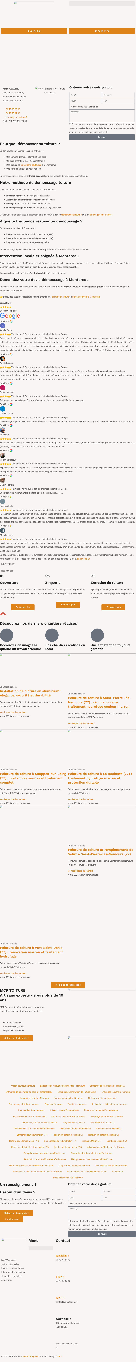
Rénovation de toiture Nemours (68, 1098)
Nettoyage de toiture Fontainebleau (107, 1116)
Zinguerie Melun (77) (91, 1141)
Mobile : (62, 1256)
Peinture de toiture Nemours (31, 1110)
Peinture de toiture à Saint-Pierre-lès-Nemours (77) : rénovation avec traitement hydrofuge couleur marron (99, 702)
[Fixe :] (59, 1270)
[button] (102, 3)
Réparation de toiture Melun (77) (68, 1135)
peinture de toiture (60, 297)
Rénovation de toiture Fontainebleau (68, 1116)
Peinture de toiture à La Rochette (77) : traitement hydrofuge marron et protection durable (100, 778)
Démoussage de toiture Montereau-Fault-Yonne (31, 1165)
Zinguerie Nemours (53, 1104)
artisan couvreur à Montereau (86, 297)
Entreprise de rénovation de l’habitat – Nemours (62, 1086)
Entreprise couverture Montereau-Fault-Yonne (44, 1153)
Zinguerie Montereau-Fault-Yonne (74, 1165)
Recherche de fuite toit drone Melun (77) (30, 1147)
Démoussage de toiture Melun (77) (60, 1141)
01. (2, 576)
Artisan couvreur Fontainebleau (64, 1110)
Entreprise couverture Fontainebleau (101, 1110)
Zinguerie (52, 583)
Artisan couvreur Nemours (23, 1086)
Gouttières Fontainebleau (102, 1122)
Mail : (60, 1298)
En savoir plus (83, 559)
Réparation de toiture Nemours (34, 1098)
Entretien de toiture (107, 583)
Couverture (9, 583)
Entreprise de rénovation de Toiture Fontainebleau (29, 1092)
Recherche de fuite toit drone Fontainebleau (34, 1128)
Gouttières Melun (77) (117, 1141)
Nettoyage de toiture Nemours (102, 1098)
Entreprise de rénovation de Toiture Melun (77, 1092)
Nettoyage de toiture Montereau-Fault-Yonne (91, 1159)
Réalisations (117, 1171)
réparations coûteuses (31, 165)
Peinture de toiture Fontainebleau (75, 1128)
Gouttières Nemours (77, 1104)
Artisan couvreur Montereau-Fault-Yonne (106, 1147)
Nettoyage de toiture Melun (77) (24, 1141)
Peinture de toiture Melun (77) (68, 1147)
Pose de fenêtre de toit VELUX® (68, 1177)
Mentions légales (30, 1356)
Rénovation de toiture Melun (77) (103, 1135)
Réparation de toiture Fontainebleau (29, 1116)
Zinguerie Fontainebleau (74, 1122)
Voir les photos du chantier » (13, 712)
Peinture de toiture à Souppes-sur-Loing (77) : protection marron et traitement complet (33, 778)
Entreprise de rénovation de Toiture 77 (107, 1086)
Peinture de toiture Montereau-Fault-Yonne (86, 1171)
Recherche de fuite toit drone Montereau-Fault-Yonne (37, 1171)
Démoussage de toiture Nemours (24, 1104)
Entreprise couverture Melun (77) (32, 1135)
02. (47, 576)
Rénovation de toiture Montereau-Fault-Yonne (45, 1159)
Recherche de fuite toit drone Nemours (109, 1104)
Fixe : (60, 1277)
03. (93, 576)
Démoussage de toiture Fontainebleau (39, 1122)
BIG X (59, 1356)
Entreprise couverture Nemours (116, 1092)
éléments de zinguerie (71, 215)
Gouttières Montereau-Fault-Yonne (111, 1165)
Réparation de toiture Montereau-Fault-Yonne (92, 1153)
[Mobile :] (59, 1249)
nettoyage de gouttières (100, 215)
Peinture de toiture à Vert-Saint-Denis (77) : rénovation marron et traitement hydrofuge (31, 952)
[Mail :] (59, 1291)
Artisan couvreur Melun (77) (109, 1128)
